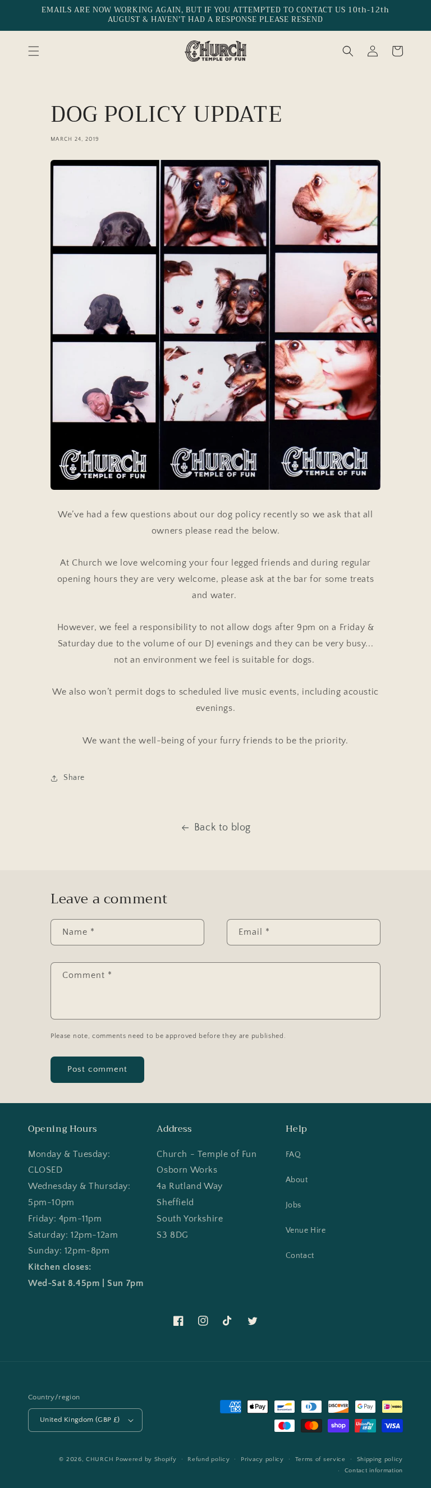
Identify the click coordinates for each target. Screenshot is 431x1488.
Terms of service (320, 1459)
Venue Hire (306, 1230)
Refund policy (208, 1459)
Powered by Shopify (146, 1459)
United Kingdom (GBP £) (80, 1419)
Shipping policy (380, 1459)
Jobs (293, 1205)
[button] (33, 51)
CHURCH (99, 1459)
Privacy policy (262, 1459)
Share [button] (74, 777)
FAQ (293, 1154)
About (297, 1179)
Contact (300, 1255)
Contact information (374, 1470)
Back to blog (222, 827)
